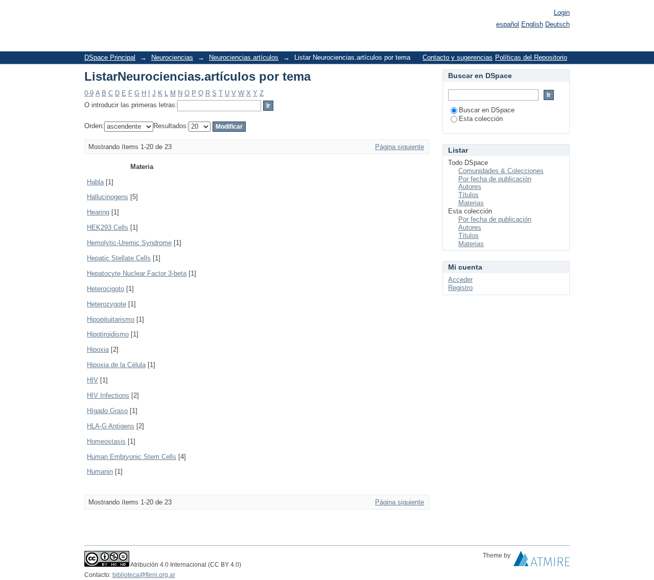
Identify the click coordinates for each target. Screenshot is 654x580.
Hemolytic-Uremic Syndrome (129, 243)
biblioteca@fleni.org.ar (143, 574)
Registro (460, 288)
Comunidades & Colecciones (501, 171)
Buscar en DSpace (487, 110)
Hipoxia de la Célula (116, 365)
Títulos (468, 195)
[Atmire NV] (541, 561)
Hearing (98, 212)
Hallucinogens (107, 197)
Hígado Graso (107, 411)
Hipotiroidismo (108, 334)
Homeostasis (106, 441)
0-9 (89, 93)
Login (562, 12)
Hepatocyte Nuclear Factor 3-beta (136, 273)
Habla (95, 182)
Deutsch (557, 24)
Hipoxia (98, 349)
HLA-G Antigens (110, 426)
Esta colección (481, 119)
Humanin (100, 471)
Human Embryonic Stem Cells (131, 457)
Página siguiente (399, 147)
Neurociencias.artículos (243, 57)
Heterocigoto (105, 289)
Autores (469, 186)
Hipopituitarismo (110, 319)
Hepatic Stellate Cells (119, 258)
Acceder (460, 279)
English (532, 24)
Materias (471, 203)
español (507, 24)
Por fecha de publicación (494, 179)
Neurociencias (172, 57)
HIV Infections (108, 395)
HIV (92, 380)
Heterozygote (106, 304)
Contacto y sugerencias (458, 57)
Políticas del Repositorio (531, 57)
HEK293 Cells (107, 227)
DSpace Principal (109, 57)
